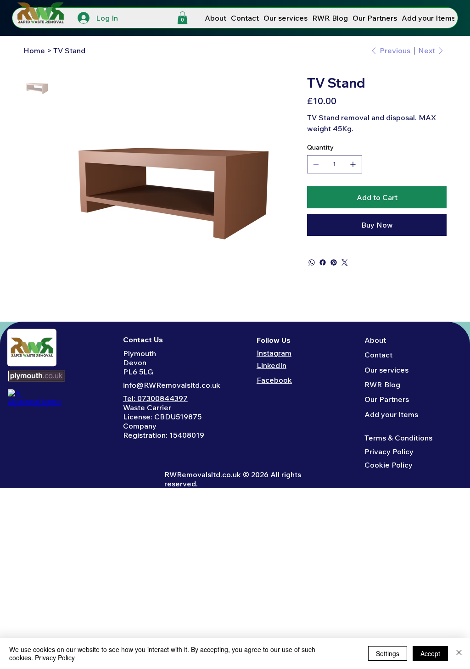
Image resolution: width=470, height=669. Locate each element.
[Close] (458, 653)
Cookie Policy (388, 464)
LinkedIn (271, 365)
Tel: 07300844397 (155, 398)
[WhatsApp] (311, 262)
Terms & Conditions (398, 437)
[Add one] (353, 164)
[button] (182, 17)
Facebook (274, 380)
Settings (387, 653)
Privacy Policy (389, 451)
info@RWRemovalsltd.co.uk (171, 385)
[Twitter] (344, 262)
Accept (430, 653)
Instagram (274, 352)
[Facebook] (322, 262)
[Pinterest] (333, 262)
